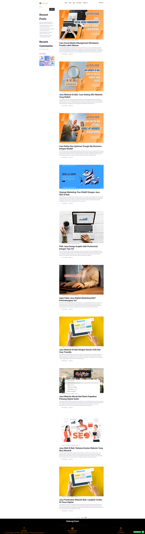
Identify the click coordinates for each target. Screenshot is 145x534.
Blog (74, 2)
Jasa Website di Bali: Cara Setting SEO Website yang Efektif (46, 26)
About (70, 2)
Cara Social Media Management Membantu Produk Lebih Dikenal (46, 23)
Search (40, 6)
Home (66, 2)
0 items (101, 2)
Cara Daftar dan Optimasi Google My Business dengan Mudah (47, 29)
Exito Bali (76, 40)
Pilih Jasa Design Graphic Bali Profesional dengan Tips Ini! (46, 36)
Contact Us (85, 2)
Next (85, 517)
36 (82, 517)
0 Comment (70, 54)
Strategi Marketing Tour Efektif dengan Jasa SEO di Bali (46, 33)
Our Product (78, 2)
